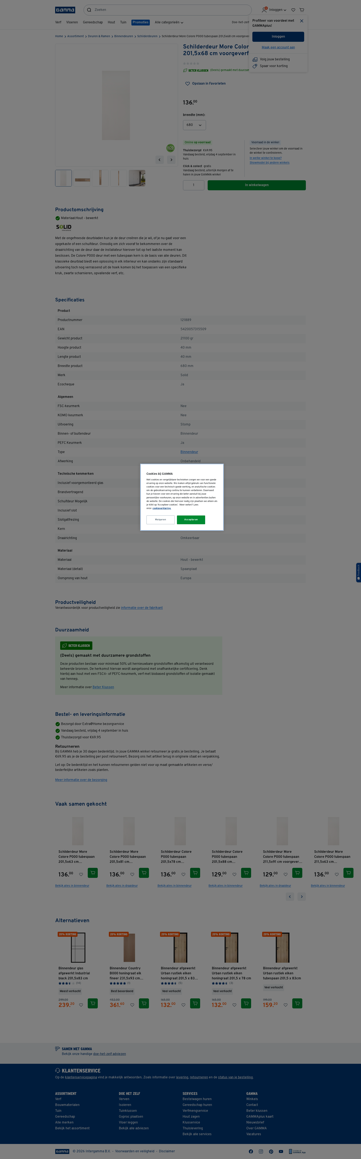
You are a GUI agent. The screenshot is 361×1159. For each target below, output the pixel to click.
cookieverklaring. (162, 508)
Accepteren (191, 519)
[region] (182, 497)
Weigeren (160, 519)
